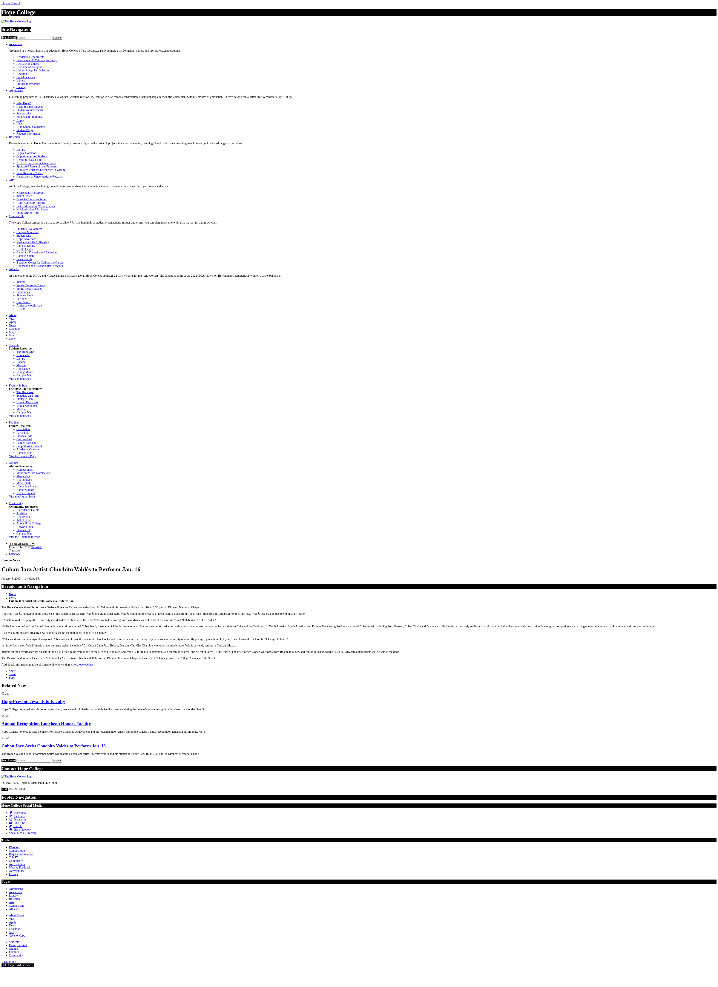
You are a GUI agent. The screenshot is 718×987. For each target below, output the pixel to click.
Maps (12, 332)
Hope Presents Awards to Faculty (33, 701)
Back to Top (8, 961)
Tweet (12, 674)
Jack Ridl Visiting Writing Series (35, 206)
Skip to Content (10, 3)
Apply (20, 120)
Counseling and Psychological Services (39, 265)
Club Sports (23, 302)
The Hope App (25, 351)
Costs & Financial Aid (29, 106)
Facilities (21, 298)
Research (14, 136)
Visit (19, 123)
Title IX (13, 857)
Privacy (13, 874)
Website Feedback (19, 867)
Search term (8, 37)
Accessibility (16, 870)
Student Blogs (24, 130)
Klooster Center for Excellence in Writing (40, 169)
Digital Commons (26, 153)
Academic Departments (30, 56)
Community (16, 503)
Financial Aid (24, 436)
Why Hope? (23, 103)
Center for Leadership (29, 159)
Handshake (23, 368)
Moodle (21, 365)
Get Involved (24, 439)
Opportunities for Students (31, 156)
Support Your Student (29, 446)
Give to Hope (17, 935)
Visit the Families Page (22, 456)
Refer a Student (25, 493)
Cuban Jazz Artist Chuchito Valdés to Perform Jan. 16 (53, 745)
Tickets (20, 282)
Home (12, 594)
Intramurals (23, 292)
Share (12, 670)
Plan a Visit (23, 476)
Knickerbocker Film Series (32, 209)
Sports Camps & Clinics (30, 285)
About (12, 315)
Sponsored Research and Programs (37, 166)
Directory (14, 553)
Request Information (28, 133)
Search (57, 37)
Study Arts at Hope (27, 212)
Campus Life (16, 216)
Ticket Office (24, 196)
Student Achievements (29, 110)
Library (20, 80)
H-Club (20, 308)
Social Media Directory (22, 832)
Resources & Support (29, 67)
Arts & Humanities (27, 63)
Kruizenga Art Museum (30, 192)
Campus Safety (25, 255)
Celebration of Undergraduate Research (39, 176)
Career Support (25, 489)
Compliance (16, 860)
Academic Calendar (28, 449)
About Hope (16, 915)
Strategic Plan (24, 399)
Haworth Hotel (25, 526)
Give (12, 338)
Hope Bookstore (26, 239)
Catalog (21, 87)
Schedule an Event (27, 395)
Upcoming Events (27, 486)
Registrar (21, 73)
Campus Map (24, 375)
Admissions (16, 90)
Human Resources (27, 402)
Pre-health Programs (28, 83)
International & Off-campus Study (36, 60)
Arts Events (23, 516)
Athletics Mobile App (29, 305)
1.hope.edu (23, 355)
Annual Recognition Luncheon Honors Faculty (46, 723)
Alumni (13, 462)
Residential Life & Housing (32, 242)
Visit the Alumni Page (22, 496)
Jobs (11, 335)
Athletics (14, 269)
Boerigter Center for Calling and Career (39, 262)
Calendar (14, 328)
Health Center (24, 249)
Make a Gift (23, 483)
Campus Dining (25, 245)
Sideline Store (24, 295)
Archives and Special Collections (36, 163)
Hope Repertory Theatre (30, 202)
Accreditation (17, 864)
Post (11, 677)
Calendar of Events (27, 510)
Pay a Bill (22, 432)
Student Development (29, 228)
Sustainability (24, 259)
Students (14, 345)
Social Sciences (25, 77)
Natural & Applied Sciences (32, 70)
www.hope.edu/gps (81, 664)
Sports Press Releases (29, 288)
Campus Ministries (27, 232)
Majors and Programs (29, 116)
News (12, 325)
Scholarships (23, 113)
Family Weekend (26, 442)
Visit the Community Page (24, 536)
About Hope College (28, 523)
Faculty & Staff (18, 385)
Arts (11, 179)
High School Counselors (30, 126)
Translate (36, 547)
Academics (15, 44)
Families (14, 422)
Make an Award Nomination (33, 473)
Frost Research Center (29, 173)
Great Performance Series (31, 199)
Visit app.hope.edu (20, 378)
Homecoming (24, 469)
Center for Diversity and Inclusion (36, 252)
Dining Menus (24, 372)
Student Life (23, 235)
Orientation (23, 429)
